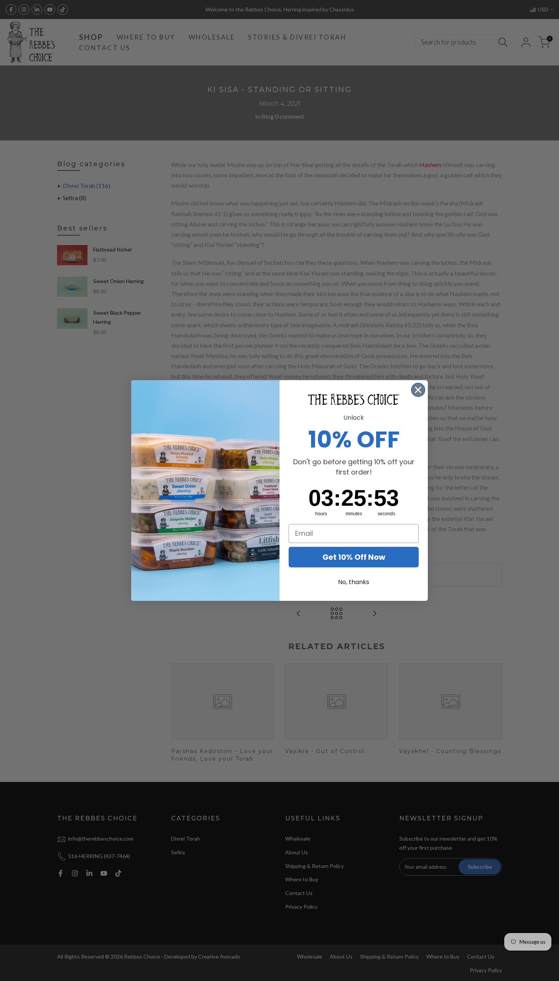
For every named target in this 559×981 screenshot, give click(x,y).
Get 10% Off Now (353, 557)
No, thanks (353, 582)
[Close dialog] (418, 390)
